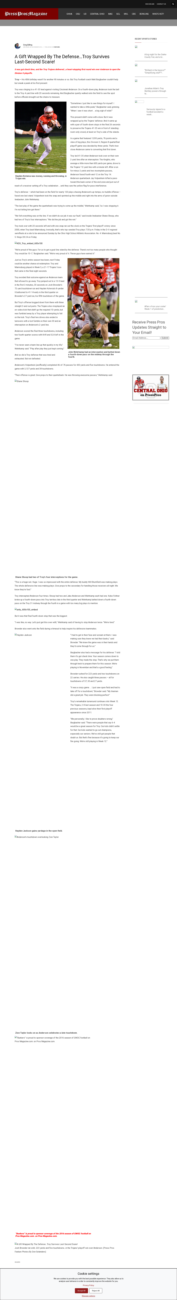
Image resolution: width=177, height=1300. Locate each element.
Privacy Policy (88, 1285)
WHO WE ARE (149, 4)
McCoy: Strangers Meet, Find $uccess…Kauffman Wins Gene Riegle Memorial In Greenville (152, 48)
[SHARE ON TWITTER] (17, 1266)
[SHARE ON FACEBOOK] (21, 1265)
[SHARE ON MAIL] (35, 1265)
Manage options (88, 1296)
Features (57, 47)
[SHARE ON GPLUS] (26, 1265)
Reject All (96, 1291)
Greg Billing (27, 45)
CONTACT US (161, 4)
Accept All (81, 1291)
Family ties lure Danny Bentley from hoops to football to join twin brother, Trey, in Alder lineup (153, 82)
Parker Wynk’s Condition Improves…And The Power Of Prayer (156, 103)
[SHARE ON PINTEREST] (30, 1265)
